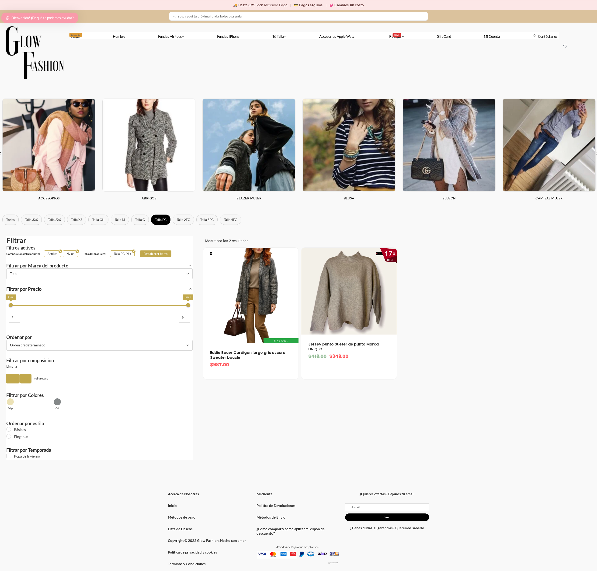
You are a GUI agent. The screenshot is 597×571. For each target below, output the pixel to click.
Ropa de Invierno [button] (27, 456)
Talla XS (76, 220)
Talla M (120, 220)
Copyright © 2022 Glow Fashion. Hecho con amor (207, 540)
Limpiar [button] (11, 366)
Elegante (21, 436)
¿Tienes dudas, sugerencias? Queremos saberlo (387, 528)
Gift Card (444, 36)
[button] (12, 378)
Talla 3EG (207, 220)
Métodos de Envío (271, 517)
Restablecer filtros (155, 254)
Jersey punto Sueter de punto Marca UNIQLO (343, 347)
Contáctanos (548, 36)
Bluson (449, 198)
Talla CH (98, 220)
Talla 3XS (31, 220)
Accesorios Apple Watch (337, 36)
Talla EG (161, 220)
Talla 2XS (54, 220)
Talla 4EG (230, 220)
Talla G (140, 220)
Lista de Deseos (180, 529)
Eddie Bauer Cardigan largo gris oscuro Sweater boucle (247, 355)
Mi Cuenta (492, 36)
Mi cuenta (264, 494)
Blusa (349, 198)
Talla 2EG (183, 220)
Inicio (172, 505)
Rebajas (395, 36)
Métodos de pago (181, 517)
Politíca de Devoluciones (276, 505)
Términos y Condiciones (187, 564)
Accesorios (49, 198)
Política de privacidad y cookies (192, 552)
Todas (10, 220)
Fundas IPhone (228, 36)
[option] (149, 153)
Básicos (20, 429)
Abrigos (149, 198)
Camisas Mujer (549, 198)
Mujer (75, 36)
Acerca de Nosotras (183, 494)
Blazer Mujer (248, 198)
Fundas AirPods (170, 36)
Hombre (119, 36)
